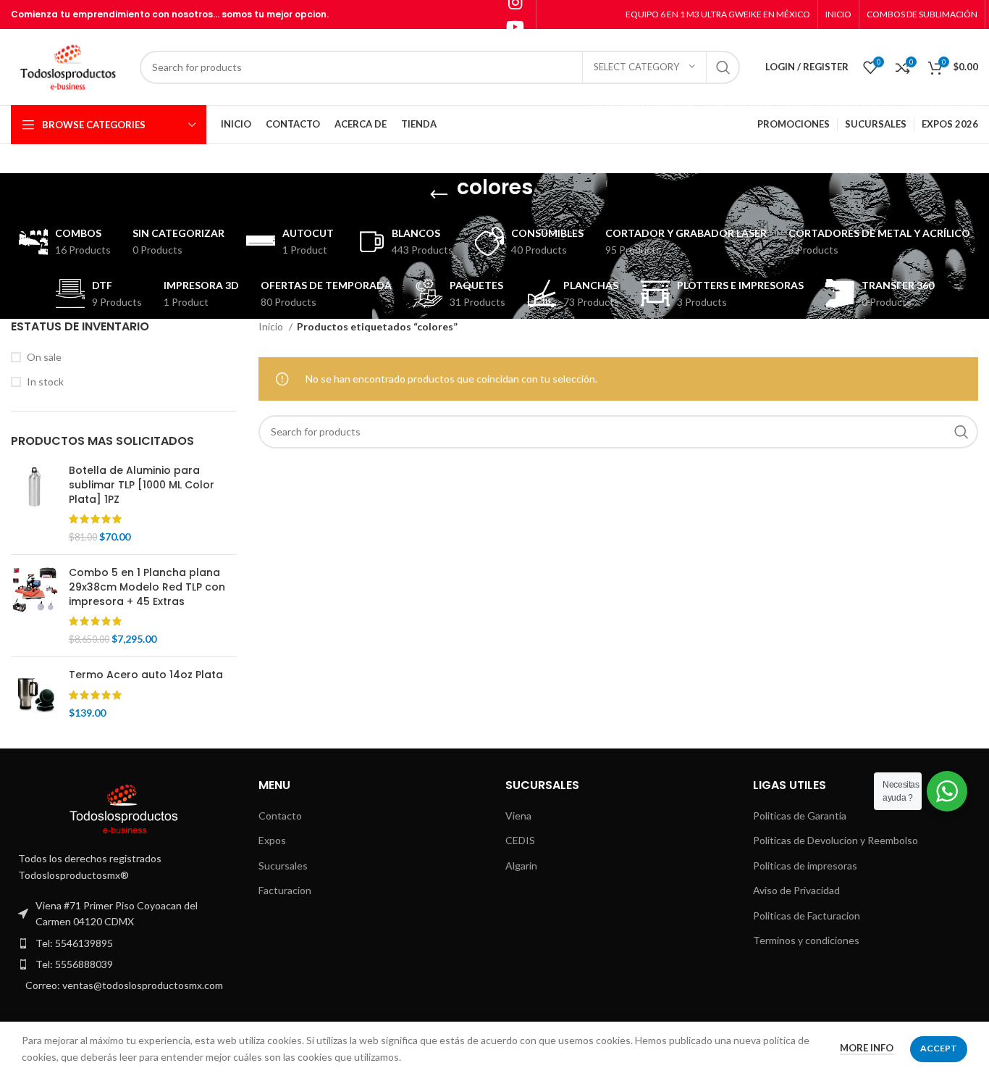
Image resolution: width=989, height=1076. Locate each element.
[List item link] (124, 943)
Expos (272, 840)
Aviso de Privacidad (796, 890)
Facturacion (284, 890)
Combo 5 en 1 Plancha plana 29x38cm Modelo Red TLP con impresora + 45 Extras (147, 587)
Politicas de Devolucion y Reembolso (835, 840)
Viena (518, 815)
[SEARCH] (723, 67)
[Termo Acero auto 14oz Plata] (34, 694)
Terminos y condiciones (806, 940)
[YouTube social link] (515, 26)
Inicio (271, 326)
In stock (45, 381)
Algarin (521, 865)
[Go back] (439, 194)
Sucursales (283, 865)
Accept (938, 1048)
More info (866, 1048)
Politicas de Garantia (799, 815)
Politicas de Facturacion (806, 915)
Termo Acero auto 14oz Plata (146, 675)
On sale (44, 357)
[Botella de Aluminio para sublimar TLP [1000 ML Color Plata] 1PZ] (34, 503)
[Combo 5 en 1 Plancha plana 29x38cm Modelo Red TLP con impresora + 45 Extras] (34, 606)
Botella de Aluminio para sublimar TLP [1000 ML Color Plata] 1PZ (141, 485)
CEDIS (520, 840)
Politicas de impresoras (805, 865)
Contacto (280, 815)
